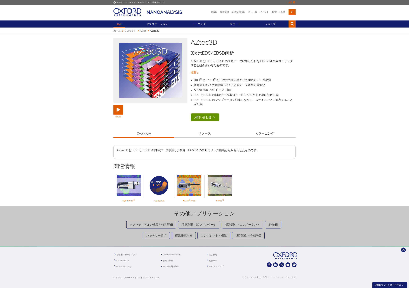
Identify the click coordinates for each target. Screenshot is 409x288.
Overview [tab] (144, 133)
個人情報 (213, 254)
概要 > (195, 72)
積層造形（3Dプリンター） (199, 224)
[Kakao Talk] (294, 264)
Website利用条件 (171, 266)
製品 (119, 24)
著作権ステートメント (126, 254)
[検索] (285, 24)
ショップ (270, 24)
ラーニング (199, 24)
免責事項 (213, 260)
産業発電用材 (183, 235)
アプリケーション (157, 24)
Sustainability (122, 260)
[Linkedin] (275, 264)
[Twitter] (281, 264)
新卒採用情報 (238, 12)
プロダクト (130, 30)
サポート (235, 24)
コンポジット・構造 (214, 235)
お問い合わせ (278, 12)
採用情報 (224, 12)
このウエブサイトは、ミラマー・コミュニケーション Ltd (269, 277)
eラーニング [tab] (265, 133)
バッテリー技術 (156, 235)
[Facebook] (269, 264)
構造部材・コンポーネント (242, 224)
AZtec (143, 30)
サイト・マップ (216, 266)
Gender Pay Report (172, 254)
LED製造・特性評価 (248, 235)
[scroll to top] (403, 250)
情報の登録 (168, 260)
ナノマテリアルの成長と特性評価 (151, 224)
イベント (264, 12)
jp (292, 12)
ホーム (117, 30)
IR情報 (214, 12)
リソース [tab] (204, 133)
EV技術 (273, 224)
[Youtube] (288, 264)
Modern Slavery (123, 266)
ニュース (252, 12)
